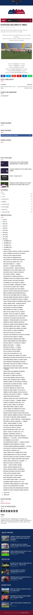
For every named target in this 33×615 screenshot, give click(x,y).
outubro (6, 245)
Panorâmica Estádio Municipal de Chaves (14, 444)
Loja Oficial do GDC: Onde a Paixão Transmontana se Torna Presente (19, 163)
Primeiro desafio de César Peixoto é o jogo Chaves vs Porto (20, 577)
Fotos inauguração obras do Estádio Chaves (15, 359)
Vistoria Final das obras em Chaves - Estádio (15, 384)
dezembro (6, 241)
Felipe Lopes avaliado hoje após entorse (14, 289)
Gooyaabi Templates (25, 612)
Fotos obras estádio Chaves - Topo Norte (14, 479)
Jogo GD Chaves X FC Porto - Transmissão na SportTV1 (18, 571)
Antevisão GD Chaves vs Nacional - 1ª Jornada (15, 421)
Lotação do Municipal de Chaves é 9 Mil (13, 388)
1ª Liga (3, 194)
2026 (4, 219)
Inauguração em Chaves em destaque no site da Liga (17, 357)
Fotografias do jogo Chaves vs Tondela (13, 282)
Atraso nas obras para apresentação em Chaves (16, 488)
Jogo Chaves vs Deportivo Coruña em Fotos (14, 448)
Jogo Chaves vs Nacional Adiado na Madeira (14, 417)
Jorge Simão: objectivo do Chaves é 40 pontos (15, 363)
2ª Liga (3, 196)
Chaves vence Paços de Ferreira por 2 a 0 (20, 603)
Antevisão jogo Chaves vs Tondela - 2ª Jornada (15, 394)
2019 (4, 232)
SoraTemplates (11, 612)
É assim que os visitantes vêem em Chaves (14, 318)
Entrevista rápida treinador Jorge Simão (14, 339)
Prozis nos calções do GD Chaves (12, 332)
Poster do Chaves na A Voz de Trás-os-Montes (15, 316)
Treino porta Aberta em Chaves (11, 396)
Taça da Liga (4, 209)
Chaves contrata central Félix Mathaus (13, 469)
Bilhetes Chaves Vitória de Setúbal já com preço (16, 251)
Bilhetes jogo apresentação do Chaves (13, 485)
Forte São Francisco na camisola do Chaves (15, 328)
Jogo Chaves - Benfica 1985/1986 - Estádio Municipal (17, 419)
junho (5, 494)
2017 (4, 236)
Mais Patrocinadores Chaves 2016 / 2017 (13, 429)
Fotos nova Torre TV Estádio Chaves (12, 475)
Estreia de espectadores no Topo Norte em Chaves (16, 334)
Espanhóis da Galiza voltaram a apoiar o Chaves (16, 278)
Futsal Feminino (5, 207)
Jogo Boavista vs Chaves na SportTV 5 (13, 276)
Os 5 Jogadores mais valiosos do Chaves (14, 411)
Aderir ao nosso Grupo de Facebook (9, 135)
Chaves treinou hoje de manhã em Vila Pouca (15, 452)
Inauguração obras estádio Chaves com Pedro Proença (15, 368)
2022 (4, 226)
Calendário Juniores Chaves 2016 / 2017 (13, 481)
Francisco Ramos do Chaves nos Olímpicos (14, 436)
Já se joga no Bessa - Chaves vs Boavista (14, 268)
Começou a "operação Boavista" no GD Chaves (15, 320)
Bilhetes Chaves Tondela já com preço (13, 404)
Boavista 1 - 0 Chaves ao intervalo (12, 266)
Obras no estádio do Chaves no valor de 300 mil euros (20, 589)
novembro (6, 243)
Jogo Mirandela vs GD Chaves (11, 440)
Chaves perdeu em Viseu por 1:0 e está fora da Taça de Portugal (20, 552)
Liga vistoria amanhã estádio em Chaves (13, 377)
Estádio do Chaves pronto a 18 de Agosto (14, 390)
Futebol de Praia (5, 204)
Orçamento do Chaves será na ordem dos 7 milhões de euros (20, 596)
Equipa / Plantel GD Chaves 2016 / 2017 (13, 431)
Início (3, 20)
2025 (4, 221)
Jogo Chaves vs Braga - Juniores (11, 274)
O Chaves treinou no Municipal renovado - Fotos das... (17, 446)
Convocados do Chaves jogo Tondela (13, 366)
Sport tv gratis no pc (16, 176)
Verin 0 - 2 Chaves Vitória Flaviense (12, 465)
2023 (4, 224)
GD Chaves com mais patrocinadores (12, 425)
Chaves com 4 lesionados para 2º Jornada (14, 379)
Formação (4, 201)
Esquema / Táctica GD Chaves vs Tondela (14, 314)
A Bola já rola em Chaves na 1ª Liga (12, 353)
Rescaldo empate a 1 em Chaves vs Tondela (14, 343)
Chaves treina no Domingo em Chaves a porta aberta (17, 415)
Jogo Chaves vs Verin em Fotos (11, 450)
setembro (6, 247)
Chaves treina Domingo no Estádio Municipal (15, 341)
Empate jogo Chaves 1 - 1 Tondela (12, 345)
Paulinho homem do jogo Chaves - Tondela (14, 326)
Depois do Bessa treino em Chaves (12, 255)
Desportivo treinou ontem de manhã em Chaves (15, 324)
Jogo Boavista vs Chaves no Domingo (13, 307)
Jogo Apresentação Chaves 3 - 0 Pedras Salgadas (16, 442)
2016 (4, 239)
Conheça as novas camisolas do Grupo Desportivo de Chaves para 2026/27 (20, 183)
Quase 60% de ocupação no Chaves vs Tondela (15, 299)
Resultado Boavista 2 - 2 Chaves (11, 264)
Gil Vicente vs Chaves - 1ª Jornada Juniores (14, 400)
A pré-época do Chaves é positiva (12, 427)
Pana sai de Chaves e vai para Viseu (12, 463)
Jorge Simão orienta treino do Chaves (13, 406)
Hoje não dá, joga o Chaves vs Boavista (13, 272)
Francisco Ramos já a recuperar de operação (15, 381)
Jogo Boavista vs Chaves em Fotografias (14, 259)
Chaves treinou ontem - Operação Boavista (14, 303)
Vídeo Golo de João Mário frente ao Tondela (15, 295)
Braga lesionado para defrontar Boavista (14, 293)
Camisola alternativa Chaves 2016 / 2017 (14, 402)
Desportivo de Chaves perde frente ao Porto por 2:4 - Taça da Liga (21, 564)
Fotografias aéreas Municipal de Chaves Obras (15, 483)
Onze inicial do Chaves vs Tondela (12, 349)
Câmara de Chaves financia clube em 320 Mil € (15, 392)
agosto (6, 249)
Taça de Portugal (6, 212)
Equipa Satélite (5, 199)
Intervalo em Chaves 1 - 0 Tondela (12, 347)
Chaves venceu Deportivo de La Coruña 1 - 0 (14, 461)
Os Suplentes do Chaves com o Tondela (13, 286)
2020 (4, 230)
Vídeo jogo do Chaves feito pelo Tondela (14, 311)
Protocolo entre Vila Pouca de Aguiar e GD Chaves (16, 456)
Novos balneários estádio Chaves (12, 477)
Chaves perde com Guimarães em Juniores (14, 371)
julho (5, 492)
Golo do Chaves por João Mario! (11, 351)
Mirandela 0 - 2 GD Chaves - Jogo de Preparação (15, 438)
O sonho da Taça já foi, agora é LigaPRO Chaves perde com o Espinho (20, 545)
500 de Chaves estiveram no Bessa (12, 257)
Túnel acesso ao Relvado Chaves (11, 473)
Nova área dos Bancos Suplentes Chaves (14, 471)
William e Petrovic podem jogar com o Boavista (15, 291)
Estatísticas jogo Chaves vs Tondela (13, 336)
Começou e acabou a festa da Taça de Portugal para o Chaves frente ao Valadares (20, 538)
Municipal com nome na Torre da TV (12, 433)
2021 (4, 228)
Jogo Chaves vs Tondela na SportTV (12, 375)
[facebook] (16, 3)
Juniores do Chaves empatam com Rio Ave (13, 322)
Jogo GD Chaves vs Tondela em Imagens (13, 330)
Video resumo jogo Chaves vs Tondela (13, 309)
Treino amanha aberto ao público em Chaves (15, 454)
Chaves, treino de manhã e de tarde (12, 423)
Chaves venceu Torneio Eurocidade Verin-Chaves (16, 458)
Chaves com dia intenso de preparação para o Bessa (17, 301)
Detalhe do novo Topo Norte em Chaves (13, 280)
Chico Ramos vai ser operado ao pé (12, 386)
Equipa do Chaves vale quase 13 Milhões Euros (15, 398)
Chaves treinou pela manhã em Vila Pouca (14, 408)
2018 (4, 234)
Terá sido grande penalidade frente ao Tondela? (16, 297)
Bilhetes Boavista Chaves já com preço (13, 305)
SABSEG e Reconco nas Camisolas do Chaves (14, 355)
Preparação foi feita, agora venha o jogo (14, 270)
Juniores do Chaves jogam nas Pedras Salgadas (15, 490)
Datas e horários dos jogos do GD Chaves (14, 253)
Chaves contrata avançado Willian (12, 467)
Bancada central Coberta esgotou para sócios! (16, 413)
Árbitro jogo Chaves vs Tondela (11, 373)
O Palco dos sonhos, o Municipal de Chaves (14, 284)
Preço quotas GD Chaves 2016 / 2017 (12, 262)
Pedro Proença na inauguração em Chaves (14, 361)
